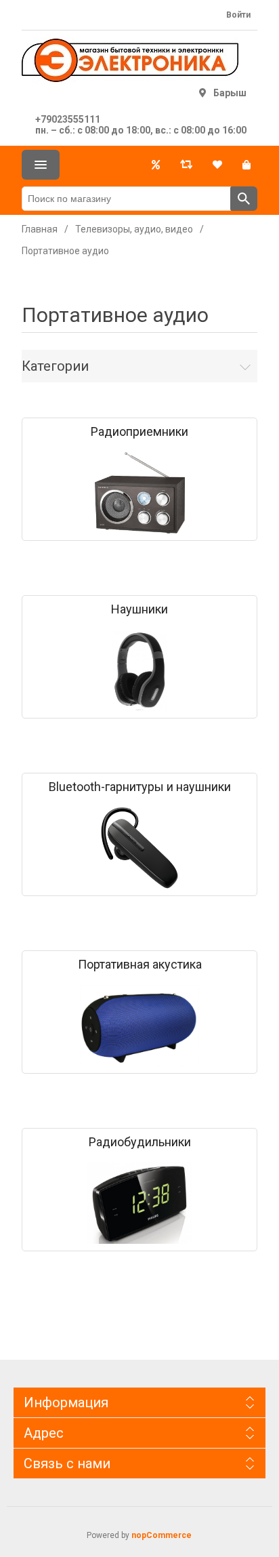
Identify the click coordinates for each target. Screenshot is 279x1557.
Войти (238, 15)
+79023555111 (67, 119)
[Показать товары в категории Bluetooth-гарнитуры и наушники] (139, 848)
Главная (40, 229)
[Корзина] (246, 164)
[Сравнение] (186, 164)
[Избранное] (217, 164)
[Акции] (156, 164)
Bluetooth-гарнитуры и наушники (140, 787)
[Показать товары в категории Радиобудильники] (139, 1203)
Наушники (139, 609)
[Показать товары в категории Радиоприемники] (139, 492)
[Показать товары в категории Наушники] (139, 670)
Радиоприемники (139, 432)
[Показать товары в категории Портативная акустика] (139, 1025)
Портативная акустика (140, 964)
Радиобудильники (140, 1142)
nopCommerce (161, 1535)
